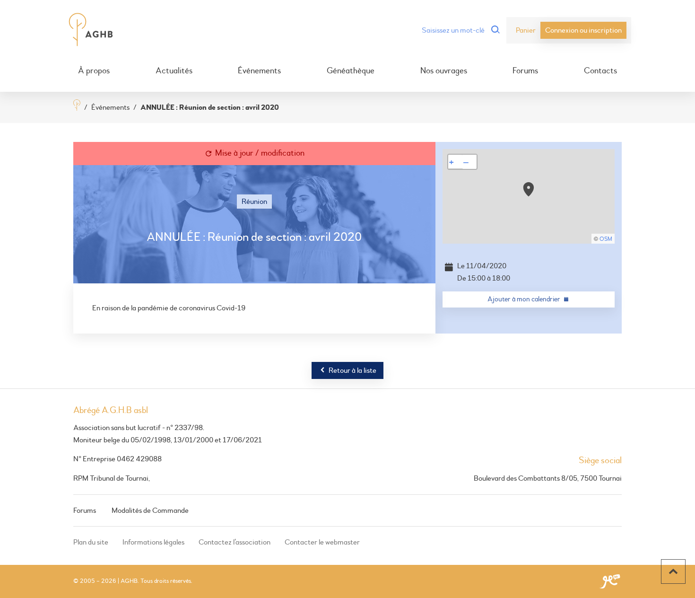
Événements (259, 71)
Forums (525, 71)
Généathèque (350, 71)
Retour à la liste (352, 370)
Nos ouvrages (443, 71)
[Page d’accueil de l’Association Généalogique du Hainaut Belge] (91, 30)
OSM (605, 239)
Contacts (600, 71)
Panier (526, 30)
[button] (528, 189)
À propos (94, 71)
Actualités (174, 71)
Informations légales (153, 542)
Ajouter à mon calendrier (523, 299)
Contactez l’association (234, 542)
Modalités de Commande (150, 510)
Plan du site (90, 542)
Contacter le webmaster (322, 542)
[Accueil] (76, 106)
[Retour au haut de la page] (673, 571)
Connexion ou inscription (583, 30)
